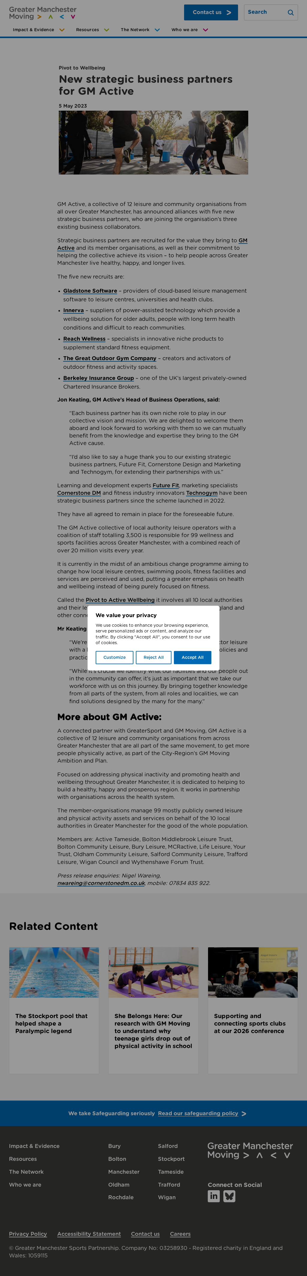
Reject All (154, 658)
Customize (114, 658)
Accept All (193, 658)
